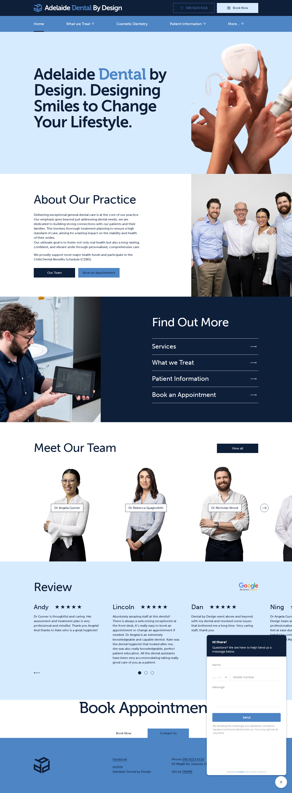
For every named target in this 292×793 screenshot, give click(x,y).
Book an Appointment (99, 273)
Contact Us (168, 733)
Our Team (54, 273)
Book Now (123, 733)
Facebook (120, 759)
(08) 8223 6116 (193, 759)
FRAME (187, 772)
